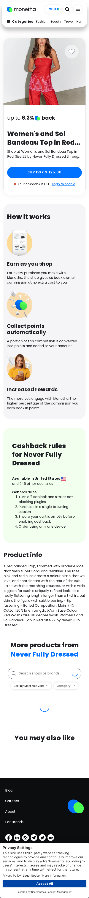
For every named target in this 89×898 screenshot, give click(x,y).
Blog (9, 790)
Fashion (42, 21)
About (10, 811)
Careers (12, 800)
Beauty (56, 21)
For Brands (14, 821)
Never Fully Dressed (44, 654)
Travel (68, 21)
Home (81, 21)
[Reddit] (50, 837)
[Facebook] (8, 837)
